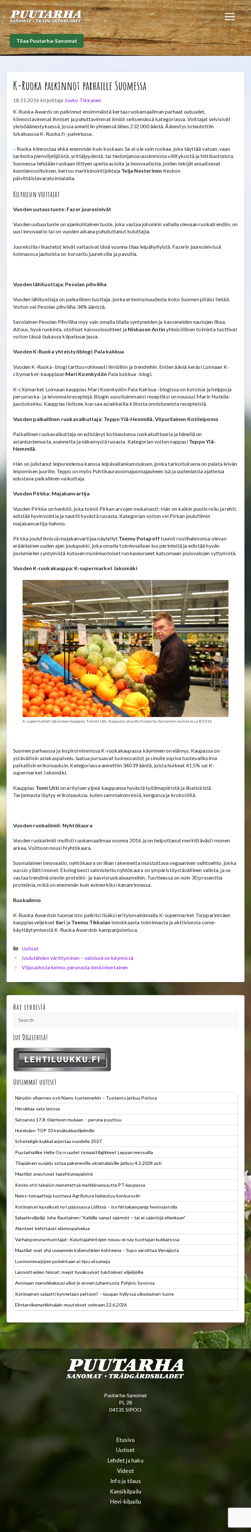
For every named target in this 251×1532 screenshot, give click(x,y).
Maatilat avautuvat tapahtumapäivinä (54, 1174)
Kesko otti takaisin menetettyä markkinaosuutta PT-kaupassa (80, 1185)
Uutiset (30, 948)
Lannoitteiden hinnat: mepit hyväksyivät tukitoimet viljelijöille (79, 1272)
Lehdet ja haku (125, 1460)
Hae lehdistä (29, 1007)
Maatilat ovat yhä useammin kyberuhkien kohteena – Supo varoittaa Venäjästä (97, 1250)
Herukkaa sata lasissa (37, 1108)
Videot (125, 1471)
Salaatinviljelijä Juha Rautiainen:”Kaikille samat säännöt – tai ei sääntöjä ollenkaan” (100, 1217)
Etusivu (125, 1440)
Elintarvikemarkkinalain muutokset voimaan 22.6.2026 (71, 1304)
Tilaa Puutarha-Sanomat (46, 41)
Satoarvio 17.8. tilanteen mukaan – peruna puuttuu (68, 1119)
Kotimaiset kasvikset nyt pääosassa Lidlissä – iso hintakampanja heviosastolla (96, 1207)
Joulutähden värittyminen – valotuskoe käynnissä (77, 958)
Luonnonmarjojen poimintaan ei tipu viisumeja (62, 1261)
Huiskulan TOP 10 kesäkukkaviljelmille (54, 1130)
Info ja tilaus (125, 1481)
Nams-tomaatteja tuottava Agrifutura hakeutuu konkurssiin (77, 1195)
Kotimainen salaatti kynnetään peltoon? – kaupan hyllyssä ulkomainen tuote (94, 1294)
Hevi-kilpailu (125, 1501)
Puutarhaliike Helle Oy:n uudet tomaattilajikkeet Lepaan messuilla (84, 1152)
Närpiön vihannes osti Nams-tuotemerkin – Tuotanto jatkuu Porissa (86, 1098)
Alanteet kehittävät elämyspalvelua (52, 1228)
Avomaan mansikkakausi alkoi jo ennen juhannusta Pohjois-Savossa (85, 1283)
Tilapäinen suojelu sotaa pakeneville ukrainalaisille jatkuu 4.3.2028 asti (88, 1163)
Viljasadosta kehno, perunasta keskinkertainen (75, 967)
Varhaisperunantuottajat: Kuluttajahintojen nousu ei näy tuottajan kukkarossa (97, 1239)
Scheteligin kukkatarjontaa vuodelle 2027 (58, 1141)
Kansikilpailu (126, 1491)
